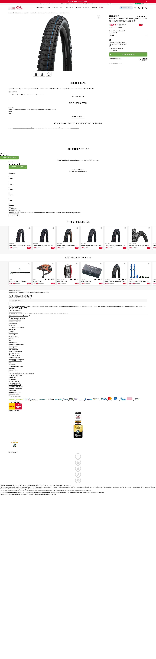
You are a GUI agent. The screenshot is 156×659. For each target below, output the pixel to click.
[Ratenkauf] (123, 400)
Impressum (12, 368)
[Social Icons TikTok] (78, 474)
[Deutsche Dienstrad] (34, 400)
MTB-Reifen (32, 13)
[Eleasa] (51, 400)
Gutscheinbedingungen (15, 372)
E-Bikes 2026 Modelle (14, 383)
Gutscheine (109, 3)
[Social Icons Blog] (78, 480)
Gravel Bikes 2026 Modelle (16, 386)
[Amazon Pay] (96, 400)
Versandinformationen (15, 320)
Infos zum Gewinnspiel (78, 169)
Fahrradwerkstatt (13, 333)
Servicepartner (12, 335)
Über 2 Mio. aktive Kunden (88, 3)
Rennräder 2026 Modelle (15, 388)
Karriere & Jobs (13, 348)
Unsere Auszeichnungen (15, 351)
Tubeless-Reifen (30, 292)
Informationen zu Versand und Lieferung (23, 128)
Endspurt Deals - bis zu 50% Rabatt (77, 1)
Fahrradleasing (13, 323)
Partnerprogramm (13, 349)
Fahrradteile (17, 13)
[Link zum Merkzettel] (142, 8)
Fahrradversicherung (14, 357)
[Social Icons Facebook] (78, 456)
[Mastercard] (110, 400)
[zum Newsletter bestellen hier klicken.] (10, 303)
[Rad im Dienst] (66, 400)
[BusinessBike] (27, 400)
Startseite (11, 13)
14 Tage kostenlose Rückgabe (46, 3)
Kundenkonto (12, 329)
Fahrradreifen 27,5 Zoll (15, 292)
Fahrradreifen (25, 13)
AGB (10, 363)
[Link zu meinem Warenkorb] (146, 8)
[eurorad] (82, 400)
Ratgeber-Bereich (13, 342)
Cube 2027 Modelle (14, 381)
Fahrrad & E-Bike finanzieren (16, 359)
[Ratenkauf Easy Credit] (130, 400)
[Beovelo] (71, 400)
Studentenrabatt (13, 346)
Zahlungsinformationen (15, 321)
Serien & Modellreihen (14, 392)
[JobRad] (12, 400)
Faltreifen (23, 292)
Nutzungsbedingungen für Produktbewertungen (21, 373)
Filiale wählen (113, 50)
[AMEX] (116, 400)
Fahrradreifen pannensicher (41, 292)
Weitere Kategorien (14, 394)
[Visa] (104, 400)
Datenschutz (12, 364)
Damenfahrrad (12, 377)
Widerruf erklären (13, 370)
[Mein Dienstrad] (42, 400)
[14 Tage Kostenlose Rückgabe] (142, 60)
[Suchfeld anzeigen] (135, 8)
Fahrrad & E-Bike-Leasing (15, 361)
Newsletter (12, 331)
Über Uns (11, 338)
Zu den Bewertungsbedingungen (78, 171)
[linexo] (76, 400)
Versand (120, 27)
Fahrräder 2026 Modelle (15, 385)
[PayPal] (88, 400)
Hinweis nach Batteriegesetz (16, 366)
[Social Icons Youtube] (78, 462)
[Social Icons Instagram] (78, 468)
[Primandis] (59, 400)
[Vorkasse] (137, 400)
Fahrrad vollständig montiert (67, 3)
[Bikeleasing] (19, 400)
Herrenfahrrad (12, 379)
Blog (10, 340)
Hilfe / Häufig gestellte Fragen (17, 327)
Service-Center (75, 128)
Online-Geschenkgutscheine (16, 344)
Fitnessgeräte (12, 390)
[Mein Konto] (139, 8)
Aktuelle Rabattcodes (14, 353)
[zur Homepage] (15, 8)
